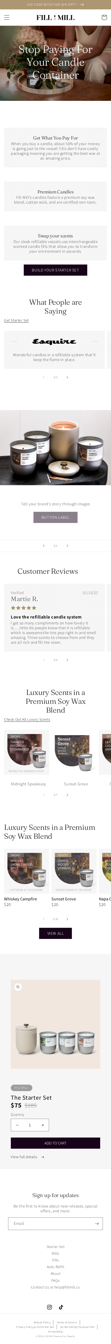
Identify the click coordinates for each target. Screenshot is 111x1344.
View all (55, 933)
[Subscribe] (97, 1223)
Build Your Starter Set (55, 270)
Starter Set (56, 1246)
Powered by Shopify (64, 1336)
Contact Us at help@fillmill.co (55, 1287)
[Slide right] (67, 377)
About (56, 1273)
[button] (7, 17)
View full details (24, 1157)
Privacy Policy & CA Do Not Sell (35, 1327)
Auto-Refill (55, 1266)
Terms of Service (67, 1322)
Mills (55, 1253)
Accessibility (55, 1331)
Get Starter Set (16, 320)
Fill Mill (49, 1336)
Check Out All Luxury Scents (27, 719)
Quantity (18, 1114)
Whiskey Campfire (20, 898)
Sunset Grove (63, 898)
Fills (55, 1260)
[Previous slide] (44, 546)
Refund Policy (42, 1322)
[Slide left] (44, 377)
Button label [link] (55, 517)
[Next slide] (67, 546)
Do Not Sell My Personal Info (77, 1327)
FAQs (55, 1280)
